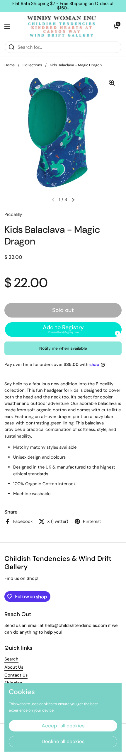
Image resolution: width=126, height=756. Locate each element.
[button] (116, 26)
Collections (32, 65)
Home (9, 65)
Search (11, 659)
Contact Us (16, 675)
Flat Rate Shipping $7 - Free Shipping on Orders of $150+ (63, 5)
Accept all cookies (63, 725)
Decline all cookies (63, 741)
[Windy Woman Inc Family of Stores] (61, 26)
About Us (13, 667)
